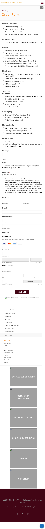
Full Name (6, 197)
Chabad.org (18, 507)
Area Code (5, 223)
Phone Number (8, 217)
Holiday (5, 47)
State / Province (38, 278)
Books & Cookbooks (9, 23)
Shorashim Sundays (23, 438)
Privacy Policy (34, 507)
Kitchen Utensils (8, 125)
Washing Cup (7, 112)
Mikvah (23, 458)
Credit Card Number (8, 250)
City (3, 278)
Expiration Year (38, 262)
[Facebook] (17, 514)
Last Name (26, 203)
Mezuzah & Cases (8, 39)
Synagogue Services (23, 377)
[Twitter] (22, 514)
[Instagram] (28, 514)
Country (40, 284)
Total (4, 160)
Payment (6, 173)
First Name (5, 203)
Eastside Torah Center (11, 3)
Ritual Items (6, 71)
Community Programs (23, 397)
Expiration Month (7, 262)
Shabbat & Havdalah (6, 92)
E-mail (5, 208)
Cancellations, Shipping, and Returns (9, 175)
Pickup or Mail (8, 138)
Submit (22, 292)
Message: (5, 151)
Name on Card (6, 256)
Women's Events (23, 417)
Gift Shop (5, 11)
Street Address (6, 271)
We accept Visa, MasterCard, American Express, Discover (18, 239)
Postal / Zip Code (7, 284)
